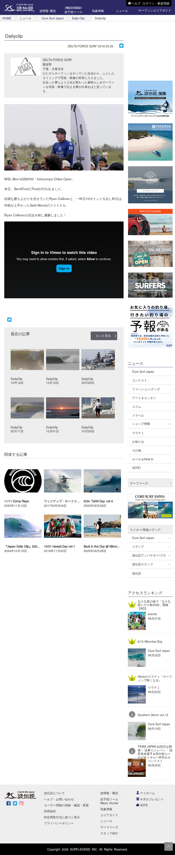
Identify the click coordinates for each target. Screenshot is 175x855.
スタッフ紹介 (109, 833)
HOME (6, 18)
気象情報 (106, 809)
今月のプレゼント (152, 799)
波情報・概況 (109, 793)
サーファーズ (109, 827)
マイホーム (147, 793)
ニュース (25, 18)
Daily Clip (78, 18)
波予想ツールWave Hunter (109, 801)
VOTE (144, 805)
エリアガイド (109, 815)
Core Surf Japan (53, 18)
